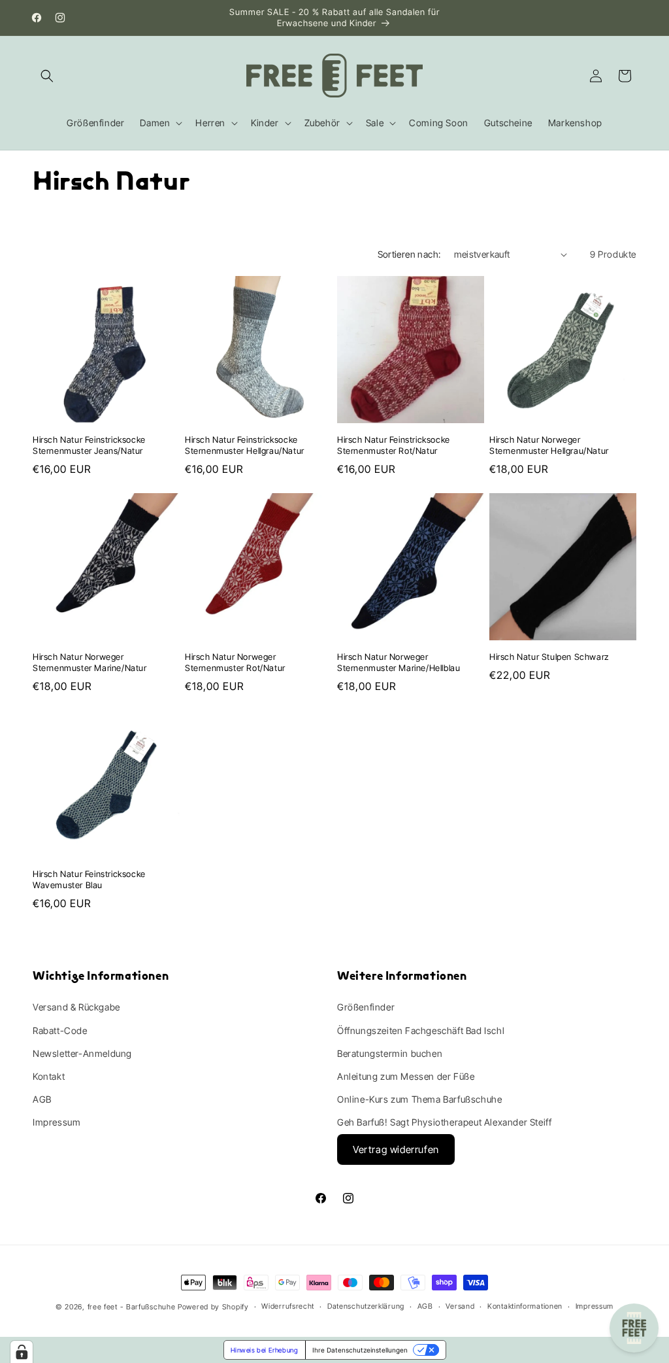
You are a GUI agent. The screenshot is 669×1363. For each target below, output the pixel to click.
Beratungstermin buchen (389, 1053)
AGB (42, 1099)
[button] (47, 75)
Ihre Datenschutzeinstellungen (360, 1350)
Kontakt (49, 1076)
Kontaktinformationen (525, 1306)
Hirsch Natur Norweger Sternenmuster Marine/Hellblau (398, 662)
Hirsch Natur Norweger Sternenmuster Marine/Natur (90, 662)
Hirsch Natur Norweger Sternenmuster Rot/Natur (235, 662)
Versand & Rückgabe (76, 1006)
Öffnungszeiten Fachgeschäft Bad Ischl (420, 1030)
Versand (460, 1306)
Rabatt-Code (60, 1030)
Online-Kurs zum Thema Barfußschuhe (419, 1099)
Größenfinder (366, 1006)
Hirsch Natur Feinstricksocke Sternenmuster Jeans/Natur (89, 445)
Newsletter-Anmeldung (82, 1053)
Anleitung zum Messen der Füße (405, 1076)
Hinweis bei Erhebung (265, 1350)
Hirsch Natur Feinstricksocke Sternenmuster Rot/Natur (393, 445)
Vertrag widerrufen (396, 1149)
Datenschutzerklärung (365, 1306)
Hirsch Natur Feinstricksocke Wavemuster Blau (89, 879)
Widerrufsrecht (287, 1306)
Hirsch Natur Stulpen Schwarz (549, 656)
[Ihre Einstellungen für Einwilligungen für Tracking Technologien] (21, 1352)
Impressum (56, 1122)
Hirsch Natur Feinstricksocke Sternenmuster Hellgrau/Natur (244, 445)
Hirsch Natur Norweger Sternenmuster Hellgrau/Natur (549, 445)
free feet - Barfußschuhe (132, 1306)
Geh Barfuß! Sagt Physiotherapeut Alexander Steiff (444, 1122)
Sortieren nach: (409, 254)
